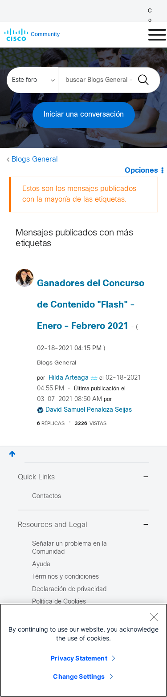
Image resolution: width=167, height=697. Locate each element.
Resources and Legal (52, 525)
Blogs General (35, 159)
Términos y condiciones (65, 577)
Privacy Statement (79, 658)
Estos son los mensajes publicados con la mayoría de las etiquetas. (79, 194)
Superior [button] (12, 454)
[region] (83, 650)
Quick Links (36, 477)
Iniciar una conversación (84, 114)
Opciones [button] (141, 170)
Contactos (46, 496)
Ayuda (41, 564)
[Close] (153, 616)
